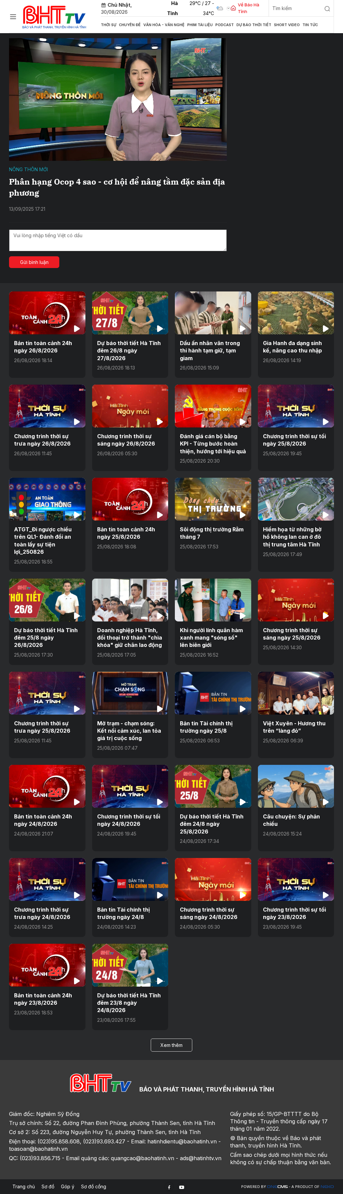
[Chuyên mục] (13, 17)
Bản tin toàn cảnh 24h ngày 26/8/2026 (43, 347)
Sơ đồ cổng (93, 1186)
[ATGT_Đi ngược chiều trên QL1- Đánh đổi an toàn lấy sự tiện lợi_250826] (47, 499)
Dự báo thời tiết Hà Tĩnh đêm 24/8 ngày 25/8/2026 (212, 824)
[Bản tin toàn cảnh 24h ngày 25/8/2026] (130, 499)
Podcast (224, 24)
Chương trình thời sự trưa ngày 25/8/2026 (42, 727)
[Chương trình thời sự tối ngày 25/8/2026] (296, 406)
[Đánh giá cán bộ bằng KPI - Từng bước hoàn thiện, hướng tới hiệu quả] (213, 406)
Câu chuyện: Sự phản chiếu (291, 820)
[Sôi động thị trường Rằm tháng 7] (213, 499)
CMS (277, 1187)
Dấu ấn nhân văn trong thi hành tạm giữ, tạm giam (210, 350)
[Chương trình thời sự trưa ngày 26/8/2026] (47, 406)
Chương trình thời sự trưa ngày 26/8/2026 (42, 440)
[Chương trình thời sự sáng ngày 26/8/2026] (130, 406)
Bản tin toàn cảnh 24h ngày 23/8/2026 (43, 999)
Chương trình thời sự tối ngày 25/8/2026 (294, 440)
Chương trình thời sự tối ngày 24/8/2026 (128, 820)
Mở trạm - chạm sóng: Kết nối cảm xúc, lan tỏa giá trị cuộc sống (129, 731)
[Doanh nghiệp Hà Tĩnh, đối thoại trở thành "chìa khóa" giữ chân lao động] (130, 600)
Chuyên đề (130, 24)
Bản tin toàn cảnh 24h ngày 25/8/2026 (126, 533)
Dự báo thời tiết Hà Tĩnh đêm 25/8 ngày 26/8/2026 (46, 638)
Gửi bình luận (34, 262)
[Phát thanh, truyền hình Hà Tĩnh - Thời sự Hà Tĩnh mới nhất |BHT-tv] (54, 16)
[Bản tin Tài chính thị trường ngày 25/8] (213, 693)
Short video (287, 24)
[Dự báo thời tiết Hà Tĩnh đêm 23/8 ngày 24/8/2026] (130, 965)
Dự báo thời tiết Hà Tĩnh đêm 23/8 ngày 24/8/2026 (129, 1003)
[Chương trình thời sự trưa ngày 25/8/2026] (47, 693)
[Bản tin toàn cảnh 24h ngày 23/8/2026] (47, 965)
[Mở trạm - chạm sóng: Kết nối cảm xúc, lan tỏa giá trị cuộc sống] (130, 693)
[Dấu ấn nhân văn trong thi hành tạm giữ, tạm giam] (213, 312)
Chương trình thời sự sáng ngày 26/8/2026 (126, 440)
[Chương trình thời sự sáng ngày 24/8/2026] (213, 879)
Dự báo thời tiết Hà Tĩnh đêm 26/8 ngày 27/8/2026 (129, 350)
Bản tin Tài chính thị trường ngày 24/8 (123, 913)
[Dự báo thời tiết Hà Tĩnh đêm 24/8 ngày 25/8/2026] (213, 786)
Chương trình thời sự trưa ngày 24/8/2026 (42, 913)
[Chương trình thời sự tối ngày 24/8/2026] (130, 786)
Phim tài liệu (200, 24)
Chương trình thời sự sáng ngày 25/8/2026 (292, 634)
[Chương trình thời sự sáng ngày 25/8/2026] (296, 600)
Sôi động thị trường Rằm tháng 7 (212, 533)
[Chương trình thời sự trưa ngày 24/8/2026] (47, 879)
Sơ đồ (48, 1186)
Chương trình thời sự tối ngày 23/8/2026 (294, 913)
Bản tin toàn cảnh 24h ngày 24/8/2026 (43, 820)
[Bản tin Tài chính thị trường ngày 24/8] (130, 879)
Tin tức (310, 24)
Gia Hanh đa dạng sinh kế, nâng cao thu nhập (292, 347)
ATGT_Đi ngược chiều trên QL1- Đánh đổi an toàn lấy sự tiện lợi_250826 (43, 540)
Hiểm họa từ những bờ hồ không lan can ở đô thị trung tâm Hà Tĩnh (292, 537)
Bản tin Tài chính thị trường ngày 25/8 (206, 727)
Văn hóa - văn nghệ (164, 24)
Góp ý (67, 1186)
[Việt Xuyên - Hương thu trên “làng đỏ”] (296, 693)
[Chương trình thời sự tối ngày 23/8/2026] (296, 879)
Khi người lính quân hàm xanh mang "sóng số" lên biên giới (211, 638)
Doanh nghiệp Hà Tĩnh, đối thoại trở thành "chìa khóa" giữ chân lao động (129, 638)
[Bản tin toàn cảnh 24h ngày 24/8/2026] (47, 786)
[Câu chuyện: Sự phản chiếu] (296, 786)
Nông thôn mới (28, 169)
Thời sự (108, 24)
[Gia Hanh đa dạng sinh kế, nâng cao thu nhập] (296, 312)
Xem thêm (171, 1045)
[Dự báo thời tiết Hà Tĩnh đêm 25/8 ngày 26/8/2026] (47, 600)
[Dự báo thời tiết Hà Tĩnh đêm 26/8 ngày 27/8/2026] (130, 312)
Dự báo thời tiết (253, 24)
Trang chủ (23, 1186)
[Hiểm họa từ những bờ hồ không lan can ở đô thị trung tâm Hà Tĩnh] (296, 499)
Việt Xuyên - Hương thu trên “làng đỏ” (294, 727)
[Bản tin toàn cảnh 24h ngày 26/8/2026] (47, 312)
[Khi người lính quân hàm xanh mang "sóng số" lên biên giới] (213, 600)
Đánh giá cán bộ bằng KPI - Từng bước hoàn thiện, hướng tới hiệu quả (213, 444)
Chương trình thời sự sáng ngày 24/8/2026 (208, 913)
